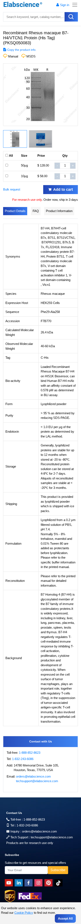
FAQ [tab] (36, 211)
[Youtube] (10, 883)
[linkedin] (20, 883)
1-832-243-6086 (22, 759)
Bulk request (11, 189)
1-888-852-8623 (29, 752)
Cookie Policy (23, 912)
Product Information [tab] (59, 211)
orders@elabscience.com (33, 776)
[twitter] (59, 883)
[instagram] (39, 883)
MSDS (31, 56)
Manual (13, 56)
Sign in (64, 5)
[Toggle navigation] (73, 5)
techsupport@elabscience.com (37, 781)
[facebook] (29, 883)
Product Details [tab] (15, 211)
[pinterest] (49, 883)
